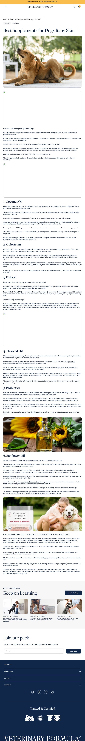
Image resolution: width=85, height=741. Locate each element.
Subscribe (73, 651)
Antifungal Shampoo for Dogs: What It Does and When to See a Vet (68, 619)
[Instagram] (45, 692)
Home (5, 19)
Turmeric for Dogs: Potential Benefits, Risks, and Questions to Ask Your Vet (41, 619)
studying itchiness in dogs (30, 482)
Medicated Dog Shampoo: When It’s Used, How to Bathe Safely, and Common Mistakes (15, 619)
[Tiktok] (52, 692)
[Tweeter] (33, 692)
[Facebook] (39, 692)
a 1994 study (9, 304)
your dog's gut (17, 395)
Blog (11, 19)
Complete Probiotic (14, 571)
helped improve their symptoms (33, 369)
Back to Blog (73, 593)
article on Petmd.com (14, 404)
